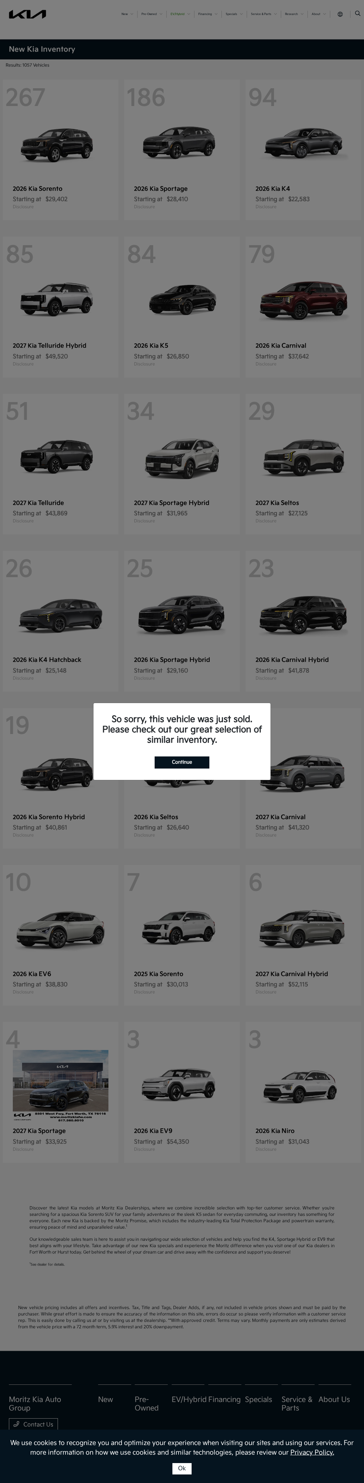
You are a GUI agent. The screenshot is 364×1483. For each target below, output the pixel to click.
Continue (182, 762)
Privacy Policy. (312, 1452)
